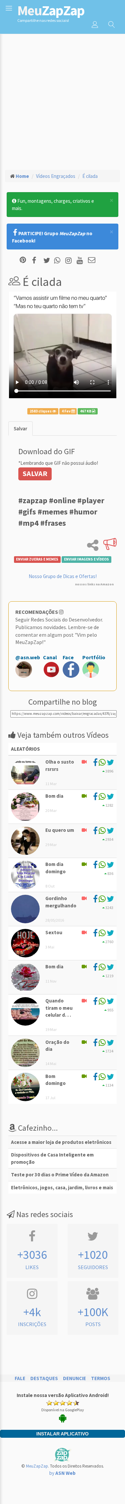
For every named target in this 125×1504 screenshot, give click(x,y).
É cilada (90, 176)
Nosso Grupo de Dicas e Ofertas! (63, 576)
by (62, 1473)
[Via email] (91, 260)
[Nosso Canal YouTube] (81, 260)
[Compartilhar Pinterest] (23, 260)
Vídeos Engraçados (55, 176)
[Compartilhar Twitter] (48, 260)
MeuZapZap (37, 1466)
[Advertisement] (62, 99)
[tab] (20, 428)
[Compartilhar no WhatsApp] (58, 260)
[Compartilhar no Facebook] (36, 260)
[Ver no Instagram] (69, 260)
